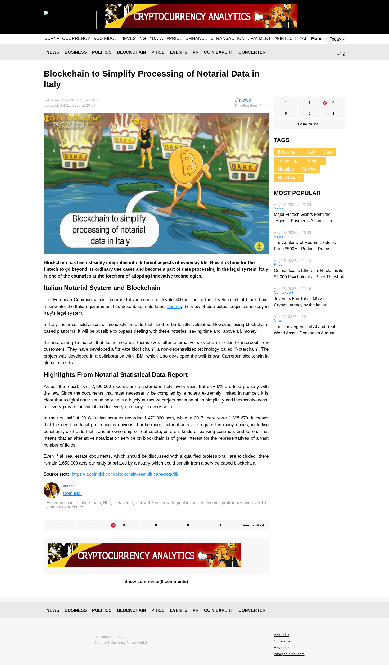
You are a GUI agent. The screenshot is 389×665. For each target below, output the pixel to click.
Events (178, 52)
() (156, 581)
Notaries (286, 169)
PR (196, 52)
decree (174, 306)
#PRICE (174, 38)
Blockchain (131, 52)
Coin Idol (72, 493)
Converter (252, 52)
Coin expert (218, 52)
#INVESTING (133, 38)
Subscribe (282, 641)
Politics (102, 52)
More (316, 39)
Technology (289, 160)
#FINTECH (285, 38)
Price (158, 52)
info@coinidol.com (289, 654)
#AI (303, 38)
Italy (311, 152)
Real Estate (289, 177)
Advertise (282, 647)
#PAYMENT (259, 38)
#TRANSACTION (228, 38)
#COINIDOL (105, 38)
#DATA (156, 38)
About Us (281, 635)
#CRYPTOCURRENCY (67, 38)
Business (76, 52)
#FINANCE (196, 38)
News (52, 52)
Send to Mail (252, 525)
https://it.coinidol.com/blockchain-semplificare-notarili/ (125, 474)
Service (309, 169)
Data (327, 152)
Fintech (315, 160)
